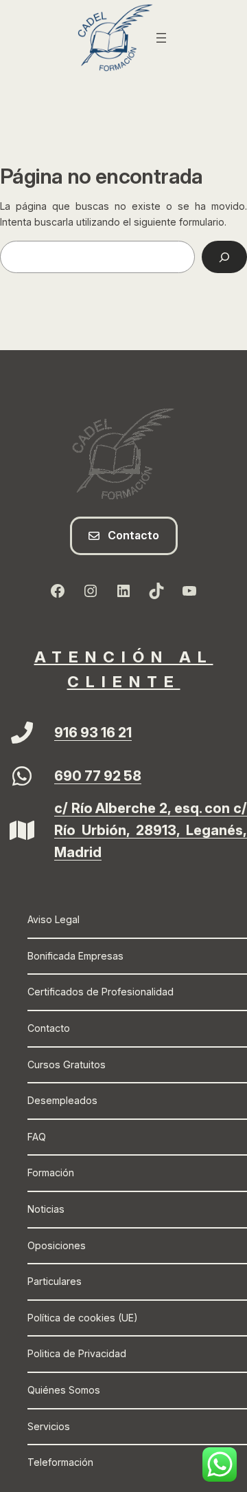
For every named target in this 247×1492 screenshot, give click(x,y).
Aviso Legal (53, 919)
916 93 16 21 (93, 732)
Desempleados (62, 1100)
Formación (50, 1172)
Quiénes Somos (63, 1390)
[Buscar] (224, 257)
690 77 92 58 (97, 776)
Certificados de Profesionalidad (100, 991)
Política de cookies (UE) (82, 1317)
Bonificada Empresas (75, 956)
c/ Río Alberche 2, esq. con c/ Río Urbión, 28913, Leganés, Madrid (150, 830)
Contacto (48, 1028)
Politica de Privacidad (76, 1353)
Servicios (48, 1426)
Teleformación (60, 1462)
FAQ (36, 1137)
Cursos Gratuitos (66, 1064)
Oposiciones (56, 1245)
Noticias (45, 1209)
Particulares (54, 1281)
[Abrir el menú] (161, 38)
